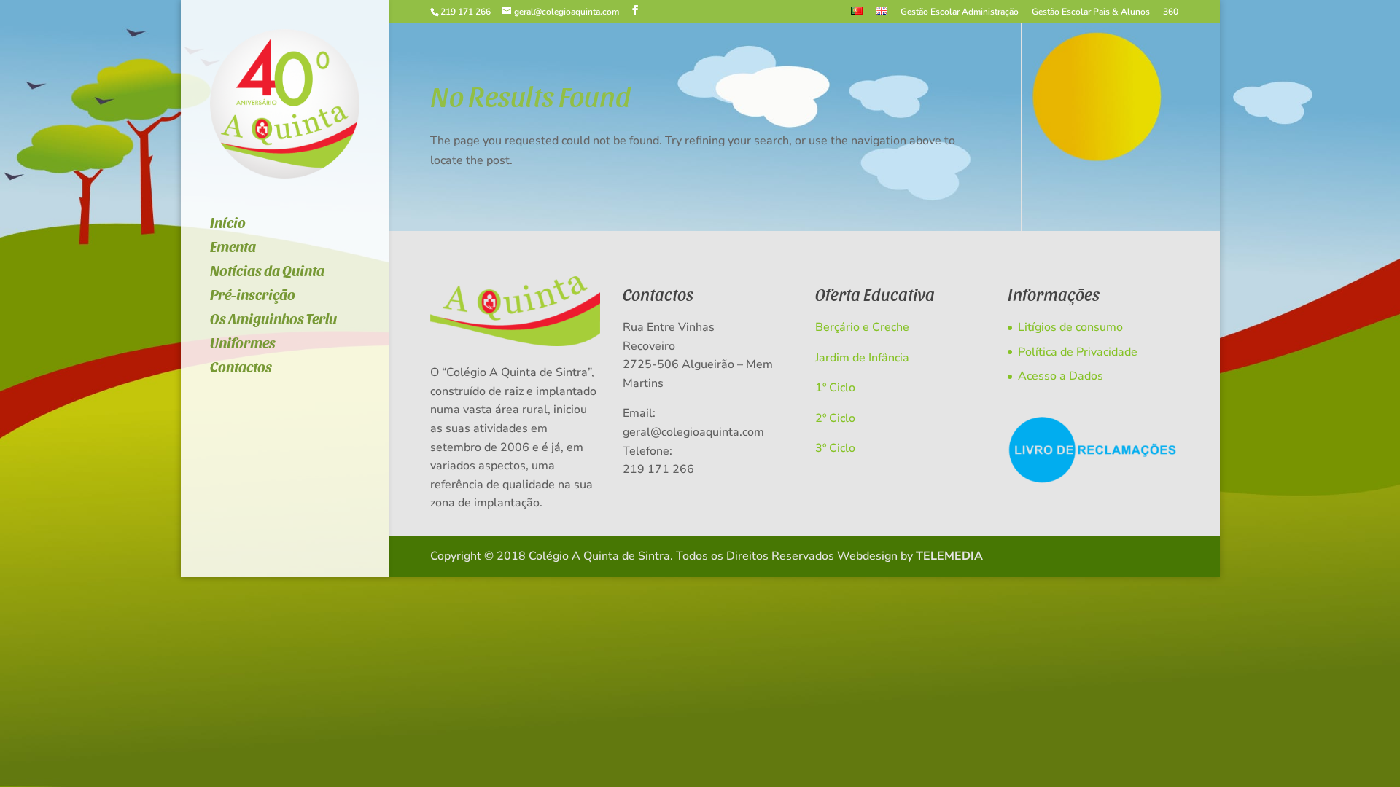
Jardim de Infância (862, 358)
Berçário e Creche (862, 327)
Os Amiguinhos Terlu (273, 320)
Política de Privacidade (1078, 352)
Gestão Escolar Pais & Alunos (1091, 12)
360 (1170, 12)
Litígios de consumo (1070, 327)
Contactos (241, 368)
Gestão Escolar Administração (960, 12)
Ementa (233, 248)
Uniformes (243, 344)
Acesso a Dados (1060, 376)
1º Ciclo (835, 388)
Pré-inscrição (252, 296)
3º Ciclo (835, 448)
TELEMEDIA (949, 556)
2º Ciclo (835, 418)
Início (228, 224)
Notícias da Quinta (267, 272)
